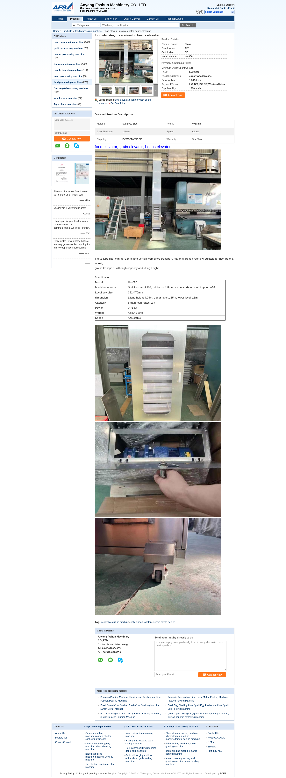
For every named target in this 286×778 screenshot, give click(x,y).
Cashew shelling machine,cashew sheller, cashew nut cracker (98, 736)
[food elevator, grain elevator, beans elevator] (126, 61)
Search (189, 25)
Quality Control (132, 19)
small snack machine (65, 98)
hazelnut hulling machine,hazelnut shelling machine (99, 757)
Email (231, 8)
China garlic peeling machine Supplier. (97, 773)
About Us (92, 19)
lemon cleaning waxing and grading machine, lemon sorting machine (182, 761)
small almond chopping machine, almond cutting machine (98, 746)
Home (60, 19)
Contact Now (74, 138)
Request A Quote (216, 8)
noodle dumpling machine (68, 70)
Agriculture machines (66, 104)
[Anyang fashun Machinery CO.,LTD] (66, 8)
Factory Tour (110, 19)
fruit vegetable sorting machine (71, 88)
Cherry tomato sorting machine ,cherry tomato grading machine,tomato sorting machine (183, 736)
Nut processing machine (67, 64)
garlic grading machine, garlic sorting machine (181, 752)
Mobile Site (216, 751)
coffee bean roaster (141, 622)
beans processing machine (69, 42)
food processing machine (88, 31)
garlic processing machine (68, 48)
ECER (223, 773)
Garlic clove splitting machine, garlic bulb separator (141, 749)
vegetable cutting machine (115, 622)
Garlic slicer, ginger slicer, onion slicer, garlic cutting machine (138, 758)
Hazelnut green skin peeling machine (100, 765)
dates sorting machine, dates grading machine (181, 745)
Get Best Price (118, 103)
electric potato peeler (164, 622)
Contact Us (153, 19)
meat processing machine (68, 76)
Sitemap (212, 746)
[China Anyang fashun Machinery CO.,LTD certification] (62, 183)
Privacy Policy (67, 773)
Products (75, 19)
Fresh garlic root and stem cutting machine (139, 742)
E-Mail (211, 742)
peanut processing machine (69, 54)
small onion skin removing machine (139, 735)
